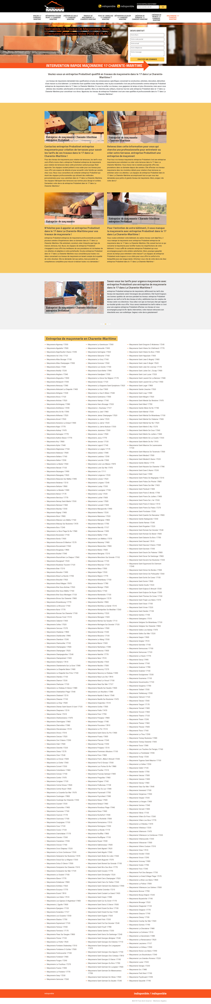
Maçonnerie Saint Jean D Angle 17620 (144, 363)
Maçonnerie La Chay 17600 (57, 703)
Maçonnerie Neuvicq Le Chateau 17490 (103, 673)
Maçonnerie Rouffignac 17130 (99, 837)
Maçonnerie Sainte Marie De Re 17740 (144, 408)
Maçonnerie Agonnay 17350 (57, 344)
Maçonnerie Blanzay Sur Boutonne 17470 (62, 524)
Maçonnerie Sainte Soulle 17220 (141, 585)
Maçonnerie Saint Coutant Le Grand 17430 (104, 893)
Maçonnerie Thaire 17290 (139, 719)
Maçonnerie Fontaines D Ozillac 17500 (61, 949)
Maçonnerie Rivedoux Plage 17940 (101, 807)
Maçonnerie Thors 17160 (138, 731)
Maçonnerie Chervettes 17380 (58, 725)
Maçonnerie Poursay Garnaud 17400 (102, 774)
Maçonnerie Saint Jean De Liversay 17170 (145, 367)
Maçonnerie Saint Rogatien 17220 (142, 526)
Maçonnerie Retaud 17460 (98, 804)
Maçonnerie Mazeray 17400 (98, 542)
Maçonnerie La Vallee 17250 (140, 764)
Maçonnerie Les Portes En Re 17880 (102, 766)
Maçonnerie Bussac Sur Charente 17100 (62, 613)
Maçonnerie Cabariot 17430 (57, 621)
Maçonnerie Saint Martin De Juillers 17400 (145, 434)
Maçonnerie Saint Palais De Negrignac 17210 (146, 478)
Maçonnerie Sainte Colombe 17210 (101, 890)
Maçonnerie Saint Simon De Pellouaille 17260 (146, 574)
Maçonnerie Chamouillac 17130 (59, 643)
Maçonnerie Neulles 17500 (98, 666)
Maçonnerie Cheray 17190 (139, 917)
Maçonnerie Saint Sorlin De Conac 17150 (145, 578)
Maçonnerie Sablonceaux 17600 (100, 845)
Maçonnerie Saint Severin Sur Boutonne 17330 (147, 560)
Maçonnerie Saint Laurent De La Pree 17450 (146, 382)
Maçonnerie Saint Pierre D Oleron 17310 (144, 504)
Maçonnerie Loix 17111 (97, 471)
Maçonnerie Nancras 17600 (98, 651)
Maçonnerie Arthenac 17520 (57, 415)
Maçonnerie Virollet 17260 (139, 854)
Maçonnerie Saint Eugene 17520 (100, 916)
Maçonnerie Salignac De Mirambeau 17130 (145, 622)
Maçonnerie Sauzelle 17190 (140, 981)
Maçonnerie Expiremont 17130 (58, 923)
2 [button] (103, 324)
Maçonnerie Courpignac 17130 (58, 822)
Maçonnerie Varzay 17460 (139, 783)
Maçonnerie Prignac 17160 (98, 781)
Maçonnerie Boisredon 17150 (58, 535)
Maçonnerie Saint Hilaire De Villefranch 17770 (147, 348)
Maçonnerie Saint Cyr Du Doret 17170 (102, 901)
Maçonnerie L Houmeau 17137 (99, 408)
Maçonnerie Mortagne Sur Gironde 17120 (103, 625)
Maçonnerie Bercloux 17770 (57, 498)
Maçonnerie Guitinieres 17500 (99, 397)
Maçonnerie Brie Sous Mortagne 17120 (62, 595)
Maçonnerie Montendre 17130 (99, 595)
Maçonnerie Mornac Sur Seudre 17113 (102, 621)
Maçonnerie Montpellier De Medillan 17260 (104, 610)
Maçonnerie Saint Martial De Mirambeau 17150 (147, 415)
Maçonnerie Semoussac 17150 (141, 648)
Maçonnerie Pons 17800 (97, 755)
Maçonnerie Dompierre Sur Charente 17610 (63, 867)
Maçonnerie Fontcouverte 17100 (59, 953)
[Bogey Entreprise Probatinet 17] (54, 6)
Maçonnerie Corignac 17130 (57, 781)
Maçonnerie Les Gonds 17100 (99, 367)
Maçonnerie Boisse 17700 (139, 891)
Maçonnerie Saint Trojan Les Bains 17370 (145, 600)
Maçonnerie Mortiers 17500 (98, 628)
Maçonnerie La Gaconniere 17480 (142, 936)
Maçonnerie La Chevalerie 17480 (142, 928)
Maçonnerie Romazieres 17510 (100, 822)
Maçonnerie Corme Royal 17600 (59, 789)
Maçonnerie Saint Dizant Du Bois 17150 (103, 908)
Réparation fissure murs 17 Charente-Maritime (53, 17)
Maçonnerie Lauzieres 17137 (140, 943)
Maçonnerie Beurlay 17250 (57, 509)
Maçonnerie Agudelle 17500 (57, 348)
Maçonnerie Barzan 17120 (57, 468)
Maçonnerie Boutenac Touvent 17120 (61, 565)
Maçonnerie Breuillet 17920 (57, 580)
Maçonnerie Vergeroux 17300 (140, 794)
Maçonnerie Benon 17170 (56, 494)
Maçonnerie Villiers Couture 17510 (142, 846)
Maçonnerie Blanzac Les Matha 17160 (61, 520)
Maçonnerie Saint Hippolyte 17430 (142, 356)
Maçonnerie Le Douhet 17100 (58, 875)
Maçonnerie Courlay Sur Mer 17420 (142, 921)
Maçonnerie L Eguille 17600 (57, 905)
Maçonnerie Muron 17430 (98, 643)
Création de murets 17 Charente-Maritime (156, 17)
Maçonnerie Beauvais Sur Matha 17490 (62, 479)
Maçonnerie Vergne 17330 (139, 798)
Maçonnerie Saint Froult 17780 (99, 927)
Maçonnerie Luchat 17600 (98, 498)
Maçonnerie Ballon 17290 (56, 460)
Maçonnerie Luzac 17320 (139, 962)
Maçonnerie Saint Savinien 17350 (142, 549)
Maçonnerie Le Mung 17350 (98, 639)
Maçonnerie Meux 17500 (97, 569)
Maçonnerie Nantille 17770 (98, 654)
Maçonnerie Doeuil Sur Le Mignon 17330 (62, 860)
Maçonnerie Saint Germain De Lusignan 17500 (105, 967)
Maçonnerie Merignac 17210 (99, 554)
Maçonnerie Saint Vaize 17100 (141, 604)
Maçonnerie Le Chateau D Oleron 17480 (62, 688)
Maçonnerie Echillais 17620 (57, 886)
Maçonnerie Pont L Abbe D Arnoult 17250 (104, 759)
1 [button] (101, 324)
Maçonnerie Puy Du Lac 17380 (99, 789)
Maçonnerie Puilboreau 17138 (99, 785)
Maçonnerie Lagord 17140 (98, 445)
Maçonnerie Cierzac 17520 (57, 737)
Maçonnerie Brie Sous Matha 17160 (60, 591)
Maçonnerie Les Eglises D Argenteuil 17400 (64, 901)
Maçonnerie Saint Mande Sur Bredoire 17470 (146, 400)
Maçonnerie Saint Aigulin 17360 (100, 852)
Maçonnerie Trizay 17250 (139, 757)
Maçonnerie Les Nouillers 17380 (100, 692)
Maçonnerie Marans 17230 (98, 512)
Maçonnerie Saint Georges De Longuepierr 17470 (104, 947)
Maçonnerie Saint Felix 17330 (99, 919)
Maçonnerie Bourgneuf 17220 (58, 561)
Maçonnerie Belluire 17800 (57, 486)
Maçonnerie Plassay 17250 (98, 744)
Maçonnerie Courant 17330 (57, 804)
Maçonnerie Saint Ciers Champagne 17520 (104, 878)
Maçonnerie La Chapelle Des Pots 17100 (62, 673)
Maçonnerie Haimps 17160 (98, 400)
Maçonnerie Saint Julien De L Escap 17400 (145, 371)
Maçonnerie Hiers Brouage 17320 (101, 404)
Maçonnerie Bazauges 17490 (58, 471)
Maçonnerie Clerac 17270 (56, 751)
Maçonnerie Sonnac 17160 (139, 663)
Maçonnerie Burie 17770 (56, 610)
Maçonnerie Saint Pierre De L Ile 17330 (144, 500)
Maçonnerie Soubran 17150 (139, 671)
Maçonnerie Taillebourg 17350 (141, 693)
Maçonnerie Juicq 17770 (97, 438)
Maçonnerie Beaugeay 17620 (58, 475)
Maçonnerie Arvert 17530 (56, 419)
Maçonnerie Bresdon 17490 (57, 572)
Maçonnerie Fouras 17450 (57, 968)
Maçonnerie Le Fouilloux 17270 (59, 964)
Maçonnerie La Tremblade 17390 (142, 753)
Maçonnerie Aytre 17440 (56, 445)
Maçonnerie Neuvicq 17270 (98, 669)
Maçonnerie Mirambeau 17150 (99, 580)
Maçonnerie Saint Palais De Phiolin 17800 (145, 482)
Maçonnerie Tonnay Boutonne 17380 (143, 738)
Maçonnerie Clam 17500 (56, 744)
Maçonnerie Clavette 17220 (57, 748)
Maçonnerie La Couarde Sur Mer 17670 (62, 793)
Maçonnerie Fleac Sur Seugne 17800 (61, 934)
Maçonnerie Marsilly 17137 (98, 527)
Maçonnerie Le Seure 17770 (140, 656)
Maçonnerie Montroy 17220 (98, 613)
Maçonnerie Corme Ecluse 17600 (59, 785)
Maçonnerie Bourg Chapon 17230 (142, 895)
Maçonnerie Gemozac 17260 (58, 979)
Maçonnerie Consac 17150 (57, 774)
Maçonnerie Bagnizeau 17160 (58, 449)
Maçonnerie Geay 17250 (56, 975)
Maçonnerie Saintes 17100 (139, 615)
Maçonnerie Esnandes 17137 (58, 912)
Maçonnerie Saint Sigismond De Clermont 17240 (145, 565)
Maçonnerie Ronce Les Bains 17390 (143, 951)
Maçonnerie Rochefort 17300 (99, 815)
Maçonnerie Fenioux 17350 (57, 927)
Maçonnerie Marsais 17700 (98, 524)
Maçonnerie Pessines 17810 (99, 725)
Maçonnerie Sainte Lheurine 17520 (142, 389)
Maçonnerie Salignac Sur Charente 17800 (145, 626)
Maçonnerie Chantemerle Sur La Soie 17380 (63, 666)
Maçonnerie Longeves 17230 (99, 475)
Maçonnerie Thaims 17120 (139, 716)
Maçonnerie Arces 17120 (56, 397)
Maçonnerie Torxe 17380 (138, 746)
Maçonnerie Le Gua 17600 (98, 389)
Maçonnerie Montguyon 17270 (99, 598)
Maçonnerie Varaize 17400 (139, 779)
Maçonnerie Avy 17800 (55, 442)
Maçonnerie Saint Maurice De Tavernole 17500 (147, 452)
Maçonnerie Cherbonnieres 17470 (60, 718)
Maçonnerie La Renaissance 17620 (142, 940)
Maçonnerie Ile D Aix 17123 (57, 356)
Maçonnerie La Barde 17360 (57, 464)
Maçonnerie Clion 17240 (56, 755)
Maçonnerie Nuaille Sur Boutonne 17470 (103, 699)
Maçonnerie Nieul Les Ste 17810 (100, 677)
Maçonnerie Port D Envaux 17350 (101, 763)
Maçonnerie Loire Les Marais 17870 (102, 464)
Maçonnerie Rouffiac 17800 (98, 834)
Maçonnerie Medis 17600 (98, 550)
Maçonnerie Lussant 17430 (98, 505)
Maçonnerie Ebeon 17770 (56, 878)
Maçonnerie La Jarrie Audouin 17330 (102, 427)
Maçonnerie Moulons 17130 (98, 636)
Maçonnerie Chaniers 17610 (57, 662)
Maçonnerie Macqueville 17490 (100, 509)
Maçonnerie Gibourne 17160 (99, 356)
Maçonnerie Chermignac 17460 (59, 722)
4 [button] (107, 324)
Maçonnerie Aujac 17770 (56, 427)
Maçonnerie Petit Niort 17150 (140, 973)
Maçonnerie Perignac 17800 (99, 718)
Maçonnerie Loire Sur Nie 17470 (100, 468)
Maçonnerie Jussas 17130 (98, 442)
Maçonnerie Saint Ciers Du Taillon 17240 (103, 882)
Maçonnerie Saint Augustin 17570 (101, 860)
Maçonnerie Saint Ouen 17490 (140, 474)
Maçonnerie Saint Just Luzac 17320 (143, 374)
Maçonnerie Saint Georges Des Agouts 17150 (105, 952)
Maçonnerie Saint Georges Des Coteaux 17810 (106, 956)
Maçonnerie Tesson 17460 (139, 712)
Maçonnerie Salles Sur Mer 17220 (142, 634)
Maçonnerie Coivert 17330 (57, 766)
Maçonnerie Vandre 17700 (139, 772)
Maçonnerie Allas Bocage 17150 (59, 359)
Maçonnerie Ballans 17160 (57, 456)
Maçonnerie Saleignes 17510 (140, 619)
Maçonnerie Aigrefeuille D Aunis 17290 (62, 352)
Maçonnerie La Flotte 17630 (57, 942)
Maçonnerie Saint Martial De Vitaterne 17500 (146, 419)
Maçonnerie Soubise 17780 (139, 667)
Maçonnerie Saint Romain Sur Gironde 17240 (146, 530)
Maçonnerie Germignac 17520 (99, 352)
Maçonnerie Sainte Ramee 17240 (142, 523)
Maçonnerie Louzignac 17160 (99, 490)
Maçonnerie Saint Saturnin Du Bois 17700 (145, 538)
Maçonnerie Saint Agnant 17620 (100, 849)
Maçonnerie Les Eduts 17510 (58, 897)
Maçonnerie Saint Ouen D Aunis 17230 (144, 470)
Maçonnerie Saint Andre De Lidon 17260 (103, 856)
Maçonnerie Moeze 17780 (98, 583)
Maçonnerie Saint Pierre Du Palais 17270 (145, 508)
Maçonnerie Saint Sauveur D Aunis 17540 (145, 545)
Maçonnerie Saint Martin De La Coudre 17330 (146, 438)
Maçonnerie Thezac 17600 (139, 727)
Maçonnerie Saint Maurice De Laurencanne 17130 (145, 446)
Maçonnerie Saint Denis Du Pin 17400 (102, 733)
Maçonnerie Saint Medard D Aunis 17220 (145, 459)
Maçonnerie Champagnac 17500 (59, 647)
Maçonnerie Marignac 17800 (99, 520)
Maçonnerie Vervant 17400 (139, 809)
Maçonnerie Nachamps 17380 (99, 647)
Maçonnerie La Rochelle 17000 (100, 819)
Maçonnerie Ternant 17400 (139, 708)
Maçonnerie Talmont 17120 (139, 697)
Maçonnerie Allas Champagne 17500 (61, 363)
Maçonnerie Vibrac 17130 (139, 813)
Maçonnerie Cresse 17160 (57, 845)
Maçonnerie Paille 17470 (97, 710)
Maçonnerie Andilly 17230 (57, 371)
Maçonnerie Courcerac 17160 (58, 811)
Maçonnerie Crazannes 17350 (58, 841)
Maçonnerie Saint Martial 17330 (141, 412)
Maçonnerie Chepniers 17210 (58, 710)
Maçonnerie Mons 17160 (97, 591)
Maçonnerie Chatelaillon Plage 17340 (61, 692)
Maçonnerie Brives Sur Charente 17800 (62, 598)
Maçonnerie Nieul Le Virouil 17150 (101, 681)
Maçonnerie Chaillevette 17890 (59, 636)
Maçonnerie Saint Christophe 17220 (101, 875)
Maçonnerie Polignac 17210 (98, 748)
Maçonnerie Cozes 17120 (57, 830)
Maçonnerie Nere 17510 (97, 658)
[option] (105, 296)
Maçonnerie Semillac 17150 (140, 645)
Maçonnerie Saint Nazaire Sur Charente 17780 (147, 467)
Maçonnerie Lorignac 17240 (98, 483)
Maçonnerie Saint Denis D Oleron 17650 (103, 905)
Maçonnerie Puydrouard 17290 (141, 977)
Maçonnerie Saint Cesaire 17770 (100, 871)
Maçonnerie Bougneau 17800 (58, 550)
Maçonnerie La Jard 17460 (98, 412)
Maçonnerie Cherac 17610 (57, 714)
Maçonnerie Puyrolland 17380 (99, 796)
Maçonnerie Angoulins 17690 (58, 378)
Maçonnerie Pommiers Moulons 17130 (103, 751)
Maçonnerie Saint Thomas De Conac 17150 (145, 596)
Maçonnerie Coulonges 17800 (58, 796)
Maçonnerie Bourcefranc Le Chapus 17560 (63, 557)
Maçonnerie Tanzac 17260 (139, 701)
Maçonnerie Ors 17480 (138, 970)
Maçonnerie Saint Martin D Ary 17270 (143, 427)
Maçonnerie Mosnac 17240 (98, 632)
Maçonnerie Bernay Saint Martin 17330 (61, 501)
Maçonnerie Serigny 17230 (139, 966)
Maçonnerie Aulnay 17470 (57, 430)
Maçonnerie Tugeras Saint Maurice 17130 (145, 760)
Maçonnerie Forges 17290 (57, 961)
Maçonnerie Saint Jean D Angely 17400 (144, 359)
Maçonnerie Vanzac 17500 (139, 775)
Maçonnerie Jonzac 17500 (98, 434)
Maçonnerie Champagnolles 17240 (60, 654)
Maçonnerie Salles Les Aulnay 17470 (143, 630)
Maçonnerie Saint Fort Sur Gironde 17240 (103, 923)
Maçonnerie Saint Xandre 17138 (141, 611)
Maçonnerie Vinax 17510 (138, 850)
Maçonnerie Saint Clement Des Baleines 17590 (106, 886)
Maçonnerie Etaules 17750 (57, 919)
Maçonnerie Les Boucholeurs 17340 (143, 955)
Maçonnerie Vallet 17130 (138, 768)
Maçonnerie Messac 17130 (98, 561)
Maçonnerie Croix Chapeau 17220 (60, 849)
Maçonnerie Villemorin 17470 (140, 831)
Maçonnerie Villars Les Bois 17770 (142, 820)
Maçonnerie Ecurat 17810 (56, 893)
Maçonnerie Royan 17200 (97, 841)
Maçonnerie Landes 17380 (98, 453)
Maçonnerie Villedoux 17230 (140, 828)
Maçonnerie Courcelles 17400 (58, 807)
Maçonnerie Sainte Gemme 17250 (101, 931)
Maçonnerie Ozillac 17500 (98, 707)
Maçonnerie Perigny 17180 (98, 722)
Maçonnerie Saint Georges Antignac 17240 (104, 938)
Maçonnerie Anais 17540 (56, 367)
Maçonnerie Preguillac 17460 (99, 778)
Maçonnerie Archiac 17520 (57, 400)
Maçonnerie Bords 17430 (56, 539)
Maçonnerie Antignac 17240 (57, 393)
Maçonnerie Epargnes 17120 (58, 908)
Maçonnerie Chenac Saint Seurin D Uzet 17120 (64, 707)
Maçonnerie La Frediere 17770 (58, 972)
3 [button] (105, 324)
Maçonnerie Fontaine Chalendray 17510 (62, 946)
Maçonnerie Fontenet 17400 (57, 957)
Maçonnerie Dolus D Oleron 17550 (60, 863)
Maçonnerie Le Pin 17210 (98, 729)
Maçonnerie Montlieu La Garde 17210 (102, 606)
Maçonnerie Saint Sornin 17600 (141, 581)
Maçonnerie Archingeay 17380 (58, 404)
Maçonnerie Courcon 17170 (57, 815)
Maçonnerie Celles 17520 (56, 625)
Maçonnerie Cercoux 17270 (57, 628)
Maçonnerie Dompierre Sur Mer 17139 (61, 871)
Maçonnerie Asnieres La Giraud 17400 (61, 423)
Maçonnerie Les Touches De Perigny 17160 (146, 749)
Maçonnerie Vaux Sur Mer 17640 (141, 787)
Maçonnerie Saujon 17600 (139, 637)
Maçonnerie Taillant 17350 (139, 690)
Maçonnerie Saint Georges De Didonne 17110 (105, 942)
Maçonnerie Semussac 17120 (140, 652)
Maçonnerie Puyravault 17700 (99, 793)
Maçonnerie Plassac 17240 (98, 740)
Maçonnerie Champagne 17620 (59, 651)
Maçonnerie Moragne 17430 (99, 617)
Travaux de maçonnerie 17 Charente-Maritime (88, 17)
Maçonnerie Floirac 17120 (57, 938)
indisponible (108, 6)
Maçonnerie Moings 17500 (98, 587)
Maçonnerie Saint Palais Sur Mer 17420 (144, 485)
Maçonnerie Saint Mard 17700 (140, 404)
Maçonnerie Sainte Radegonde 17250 (143, 519)
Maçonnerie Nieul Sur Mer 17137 (100, 684)
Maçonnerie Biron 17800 (56, 516)
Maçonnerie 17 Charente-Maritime (173, 17)
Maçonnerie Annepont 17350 (58, 382)
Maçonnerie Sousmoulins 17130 (141, 682)
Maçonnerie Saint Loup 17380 (140, 393)
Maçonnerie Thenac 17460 (139, 723)
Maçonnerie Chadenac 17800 (58, 632)
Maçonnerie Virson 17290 (139, 858)
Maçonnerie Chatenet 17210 (57, 695)
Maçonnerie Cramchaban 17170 (59, 834)
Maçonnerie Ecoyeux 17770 (57, 890)
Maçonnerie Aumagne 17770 (58, 434)
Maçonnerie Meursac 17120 (98, 565)
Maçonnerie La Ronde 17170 (99, 830)
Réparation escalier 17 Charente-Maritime (122, 17)
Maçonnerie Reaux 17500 (97, 800)
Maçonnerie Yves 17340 (138, 869)
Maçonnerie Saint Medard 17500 (141, 455)
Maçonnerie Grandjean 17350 (99, 374)
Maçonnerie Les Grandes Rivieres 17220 (145, 958)
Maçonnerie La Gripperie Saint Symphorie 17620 (106, 386)
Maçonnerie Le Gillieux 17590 (140, 947)
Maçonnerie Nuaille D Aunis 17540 (101, 695)
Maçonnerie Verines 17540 (139, 805)
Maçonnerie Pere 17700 (97, 714)
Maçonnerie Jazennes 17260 (99, 430)
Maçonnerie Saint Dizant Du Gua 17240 (103, 912)
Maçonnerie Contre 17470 (57, 778)
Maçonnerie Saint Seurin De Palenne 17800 (146, 552)
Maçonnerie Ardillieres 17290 (58, 408)
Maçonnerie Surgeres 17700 (140, 686)
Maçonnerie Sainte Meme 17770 (141, 463)
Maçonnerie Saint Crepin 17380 (100, 897)
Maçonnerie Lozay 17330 (97, 494)
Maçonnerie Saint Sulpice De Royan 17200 (145, 592)
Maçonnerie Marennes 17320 (99, 516)
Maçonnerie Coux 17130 (56, 826)
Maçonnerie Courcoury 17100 (58, 819)
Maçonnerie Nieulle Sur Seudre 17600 (102, 688)
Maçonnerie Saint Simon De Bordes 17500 (145, 570)
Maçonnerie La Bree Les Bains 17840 (143, 880)
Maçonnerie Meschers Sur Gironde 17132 (104, 557)
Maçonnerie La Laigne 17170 (99, 449)
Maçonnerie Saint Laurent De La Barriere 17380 (147, 378)
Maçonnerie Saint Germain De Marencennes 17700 (104, 972)
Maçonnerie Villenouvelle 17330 (141, 839)
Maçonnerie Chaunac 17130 (57, 699)
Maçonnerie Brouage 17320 (139, 902)
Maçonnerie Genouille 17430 (99, 348)
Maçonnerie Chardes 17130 (57, 677)
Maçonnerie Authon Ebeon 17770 (59, 438)
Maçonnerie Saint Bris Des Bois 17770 (103, 867)
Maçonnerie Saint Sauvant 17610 (141, 541)
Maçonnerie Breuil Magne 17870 (59, 583)
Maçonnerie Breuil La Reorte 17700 (60, 576)
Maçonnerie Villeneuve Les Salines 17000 (145, 887)
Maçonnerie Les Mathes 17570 (100, 539)
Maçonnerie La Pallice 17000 (140, 884)
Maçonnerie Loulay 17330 (98, 486)
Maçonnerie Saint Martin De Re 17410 (143, 442)
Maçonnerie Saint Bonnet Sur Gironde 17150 (105, 863)
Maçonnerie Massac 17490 (98, 531)
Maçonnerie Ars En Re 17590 (58, 412)
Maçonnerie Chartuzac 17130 (58, 684)
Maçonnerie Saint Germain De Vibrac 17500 (104, 977)
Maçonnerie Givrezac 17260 (98, 363)
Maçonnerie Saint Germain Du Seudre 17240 (105, 981)
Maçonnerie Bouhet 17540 (57, 554)
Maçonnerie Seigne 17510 (139, 641)
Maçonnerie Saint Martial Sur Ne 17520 (144, 423)
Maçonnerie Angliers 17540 (57, 374)
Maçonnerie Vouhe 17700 (139, 865)
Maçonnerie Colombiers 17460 (58, 770)
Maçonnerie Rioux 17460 (97, 811)
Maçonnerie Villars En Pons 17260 (142, 816)
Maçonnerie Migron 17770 (98, 576)
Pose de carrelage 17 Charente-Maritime (105, 17)
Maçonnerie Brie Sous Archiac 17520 (61, 587)
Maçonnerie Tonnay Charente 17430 (143, 742)
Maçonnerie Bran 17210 (56, 569)
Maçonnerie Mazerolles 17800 (100, 546)
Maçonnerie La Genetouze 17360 (100, 344)
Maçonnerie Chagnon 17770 (140, 910)
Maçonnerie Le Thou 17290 (139, 734)
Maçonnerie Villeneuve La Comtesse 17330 (146, 835)
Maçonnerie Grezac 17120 (98, 382)
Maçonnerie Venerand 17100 (140, 790)
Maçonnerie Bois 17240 (56, 527)
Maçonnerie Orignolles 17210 (99, 703)
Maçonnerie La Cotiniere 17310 (141, 932)
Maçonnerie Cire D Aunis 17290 (59, 740)
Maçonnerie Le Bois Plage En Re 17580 (62, 531)
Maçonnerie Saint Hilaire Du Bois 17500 (144, 352)
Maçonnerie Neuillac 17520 (98, 662)
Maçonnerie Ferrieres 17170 (58, 931)
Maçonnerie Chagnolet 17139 (140, 906)
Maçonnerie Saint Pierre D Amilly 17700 (144, 493)
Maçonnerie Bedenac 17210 (57, 483)
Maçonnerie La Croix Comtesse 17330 (61, 852)
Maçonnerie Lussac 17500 (98, 501)
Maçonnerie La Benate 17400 (58, 490)
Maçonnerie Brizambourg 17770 (59, 602)
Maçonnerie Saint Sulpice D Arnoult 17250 (145, 589)
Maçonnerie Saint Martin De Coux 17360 (144, 430)
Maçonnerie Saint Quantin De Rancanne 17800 (147, 515)
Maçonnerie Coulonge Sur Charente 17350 (63, 800)
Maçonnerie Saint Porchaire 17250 (142, 511)
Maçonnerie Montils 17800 (98, 602)
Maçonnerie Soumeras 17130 (140, 678)
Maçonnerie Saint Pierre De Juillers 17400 (145, 496)
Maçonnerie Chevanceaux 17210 (59, 729)
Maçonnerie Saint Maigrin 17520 (141, 397)
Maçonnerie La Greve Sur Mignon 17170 (103, 378)
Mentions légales (159, 1001)
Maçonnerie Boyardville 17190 (141, 899)
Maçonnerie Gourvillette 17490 (100, 371)
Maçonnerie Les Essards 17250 (59, 916)
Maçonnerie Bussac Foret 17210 (59, 617)
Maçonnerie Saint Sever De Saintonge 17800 (146, 556)
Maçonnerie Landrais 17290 (98, 456)
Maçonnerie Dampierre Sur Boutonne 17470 (63, 856)
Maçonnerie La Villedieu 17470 (141, 824)
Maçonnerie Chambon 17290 (58, 639)
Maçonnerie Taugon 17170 (139, 704)
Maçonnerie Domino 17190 (139, 925)
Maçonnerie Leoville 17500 (98, 460)
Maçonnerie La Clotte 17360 (57, 763)
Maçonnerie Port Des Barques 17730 (143, 872)
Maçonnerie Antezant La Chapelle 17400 (62, 389)
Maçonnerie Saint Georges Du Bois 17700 (104, 963)
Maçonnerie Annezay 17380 (57, 386)
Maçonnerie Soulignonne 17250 (141, 675)
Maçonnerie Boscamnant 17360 (59, 546)
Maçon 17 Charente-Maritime (37, 17)
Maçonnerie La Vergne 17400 (140, 802)
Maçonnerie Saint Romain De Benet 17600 (145, 534)
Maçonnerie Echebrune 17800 (58, 882)
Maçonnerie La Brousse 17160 (58, 606)
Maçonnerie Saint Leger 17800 (141, 386)
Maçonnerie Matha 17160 (97, 535)
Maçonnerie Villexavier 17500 (140, 843)
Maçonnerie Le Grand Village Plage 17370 (145, 876)
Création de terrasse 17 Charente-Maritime (139, 17)
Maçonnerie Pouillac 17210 (98, 770)
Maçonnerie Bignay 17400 (57, 512)
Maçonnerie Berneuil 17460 (57, 505)
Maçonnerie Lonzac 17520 (98, 479)
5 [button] (109, 324)
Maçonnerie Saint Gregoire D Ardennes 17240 (146, 344)
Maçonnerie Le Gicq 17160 (98, 359)
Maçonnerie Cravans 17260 (57, 837)
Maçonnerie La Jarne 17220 (98, 419)
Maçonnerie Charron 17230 (57, 681)
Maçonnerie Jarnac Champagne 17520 (102, 415)
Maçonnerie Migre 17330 (97, 572)
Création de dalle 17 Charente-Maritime (70, 17)
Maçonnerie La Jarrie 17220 (98, 423)
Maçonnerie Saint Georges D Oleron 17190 (104, 959)
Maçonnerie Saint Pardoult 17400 (142, 489)
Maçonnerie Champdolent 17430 (59, 658)
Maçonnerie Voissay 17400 (139, 861)
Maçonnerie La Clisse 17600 (58, 759)
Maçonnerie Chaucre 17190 (139, 914)
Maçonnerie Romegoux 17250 (99, 826)
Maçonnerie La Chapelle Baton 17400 (61, 669)
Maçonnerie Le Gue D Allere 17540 (101, 393)
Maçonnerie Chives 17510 (57, 733)
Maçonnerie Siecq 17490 (138, 660)
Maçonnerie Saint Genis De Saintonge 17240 (105, 934)
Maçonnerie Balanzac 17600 (57, 453)
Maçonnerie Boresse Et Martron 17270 (61, 542)
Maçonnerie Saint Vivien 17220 (141, 607)
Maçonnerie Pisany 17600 (98, 737)
